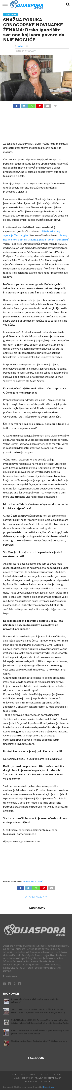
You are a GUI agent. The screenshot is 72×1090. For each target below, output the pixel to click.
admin (21, 46)
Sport (33, 1074)
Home (14, 1074)
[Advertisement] (36, 125)
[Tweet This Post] (24, 105)
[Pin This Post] (39, 105)
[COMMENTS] (55, 105)
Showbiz (45, 1074)
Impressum (31, 1081)
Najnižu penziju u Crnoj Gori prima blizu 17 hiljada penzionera (39, 1041)
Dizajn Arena (48, 1087)
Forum (57, 1074)
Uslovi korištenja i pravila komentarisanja (37, 1078)
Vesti (23, 1074)
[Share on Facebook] (16, 105)
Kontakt (45, 1081)
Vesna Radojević (33, 881)
